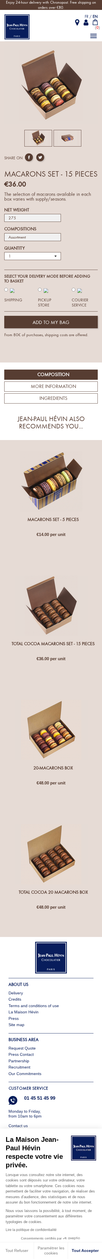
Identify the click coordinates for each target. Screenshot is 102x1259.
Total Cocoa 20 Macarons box (53, 892)
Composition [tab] (53, 374)
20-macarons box (53, 768)
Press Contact (21, 1054)
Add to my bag (51, 322)
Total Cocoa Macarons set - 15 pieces (53, 643)
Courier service (80, 303)
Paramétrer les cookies (51, 1250)
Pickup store (44, 303)
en (95, 16)
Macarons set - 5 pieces (53, 519)
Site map (16, 1024)
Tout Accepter (85, 1250)
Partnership (18, 1061)
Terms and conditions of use (33, 1005)
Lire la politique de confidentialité (31, 1230)
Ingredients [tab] (53, 398)
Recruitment (19, 1067)
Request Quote (22, 1048)
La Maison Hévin (23, 1012)
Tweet (40, 157)
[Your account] (86, 22)
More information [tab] (53, 386)
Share (29, 157)
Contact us (18, 1125)
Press (13, 1018)
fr (86, 16)
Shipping (13, 300)
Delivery (15, 993)
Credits (14, 999)
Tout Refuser (16, 1250)
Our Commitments (24, 1073)
